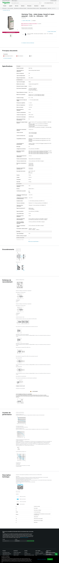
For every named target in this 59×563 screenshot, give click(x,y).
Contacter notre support (17, 552)
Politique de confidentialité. (24, 537)
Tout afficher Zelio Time (6, 10)
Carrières (25, 552)
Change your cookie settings (41, 559)
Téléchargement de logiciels (7, 553)
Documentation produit (6, 552)
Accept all (50, 559)
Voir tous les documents (7, 58)
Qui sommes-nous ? (27, 553)
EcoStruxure (37, 552)
